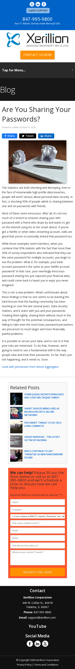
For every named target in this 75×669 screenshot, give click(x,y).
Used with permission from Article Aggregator (30, 367)
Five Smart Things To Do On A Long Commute (43, 424)
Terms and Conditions (46, 664)
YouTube (37, 626)
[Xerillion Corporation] (37, 46)
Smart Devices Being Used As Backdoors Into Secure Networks (41, 412)
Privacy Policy (24, 664)
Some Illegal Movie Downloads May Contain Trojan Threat (44, 396)
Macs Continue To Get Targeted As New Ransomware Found (43, 454)
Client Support (38, 10)
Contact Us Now (37, 55)
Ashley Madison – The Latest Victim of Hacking (42, 438)
